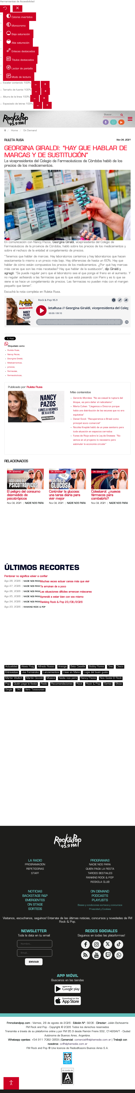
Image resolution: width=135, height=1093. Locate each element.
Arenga (62, 666)
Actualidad (11, 666)
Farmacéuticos (14, 376)
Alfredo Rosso (46, 666)
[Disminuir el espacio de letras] (37, 105)
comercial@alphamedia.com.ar (93, 1040)
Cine (110, 666)
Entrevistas (11, 672)
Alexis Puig (27, 666)
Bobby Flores (96, 666)
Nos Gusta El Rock (111, 678)
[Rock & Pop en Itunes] (67, 1001)
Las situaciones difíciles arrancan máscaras (66, 592)
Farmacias (12, 371)
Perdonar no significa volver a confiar (26, 576)
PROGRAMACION (35, 864)
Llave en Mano (71, 672)
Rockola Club (100, 882)
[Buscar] (122, 114)
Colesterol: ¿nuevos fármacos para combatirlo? (105, 495)
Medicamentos (14, 363)
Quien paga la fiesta (100, 869)
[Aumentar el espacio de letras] (47, 105)
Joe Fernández (30, 672)
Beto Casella (77, 666)
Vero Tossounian (35, 689)
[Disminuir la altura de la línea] (34, 98)
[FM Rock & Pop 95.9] (14, 119)
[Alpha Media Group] (67, 1076)
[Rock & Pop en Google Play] (67, 988)
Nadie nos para (34, 503)
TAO (18, 689)
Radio (44, 684)
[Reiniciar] (5, 8)
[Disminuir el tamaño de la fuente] (36, 91)
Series (108, 684)
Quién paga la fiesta (25, 684)
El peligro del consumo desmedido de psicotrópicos (23, 495)
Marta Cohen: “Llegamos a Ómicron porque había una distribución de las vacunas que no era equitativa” (98, 411)
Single (8, 689)
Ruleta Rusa (14, 140)
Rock (79, 684)
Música (51, 678)
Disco (120, 666)
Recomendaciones (62, 684)
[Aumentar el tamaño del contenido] (45, 84)
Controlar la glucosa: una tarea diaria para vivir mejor (64, 495)
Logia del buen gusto (96, 672)
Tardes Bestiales (100, 873)
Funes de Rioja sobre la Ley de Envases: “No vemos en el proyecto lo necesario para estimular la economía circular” (96, 440)
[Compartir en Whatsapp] (6, 344)
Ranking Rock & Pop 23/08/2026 (61, 602)
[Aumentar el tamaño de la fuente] (45, 91)
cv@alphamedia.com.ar (73, 1044)
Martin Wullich (13, 678)
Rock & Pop (93, 684)
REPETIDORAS (35, 869)
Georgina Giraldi (14, 359)
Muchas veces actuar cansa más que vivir (64, 581)
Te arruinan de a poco (53, 586)
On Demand (15, 472)
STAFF (35, 873)
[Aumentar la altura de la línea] (44, 98)
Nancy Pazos (13, 355)
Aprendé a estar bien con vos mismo (61, 597)
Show (118, 684)
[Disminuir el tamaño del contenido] (35, 84)
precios (11, 367)
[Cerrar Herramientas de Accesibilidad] (17, 8)
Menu (130, 119)
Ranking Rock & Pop (34, 607)
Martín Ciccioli (34, 678)
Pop (7, 684)
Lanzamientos (51, 672)
